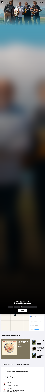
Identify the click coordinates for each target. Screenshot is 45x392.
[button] (43, 2)
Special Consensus (41, 341)
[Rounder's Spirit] (34, 356)
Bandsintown (36, 329)
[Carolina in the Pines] (34, 342)
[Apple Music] (23, 346)
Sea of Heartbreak (41, 347)
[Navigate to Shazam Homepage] (4, 2)
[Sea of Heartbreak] (34, 349)
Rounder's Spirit (40, 354)
